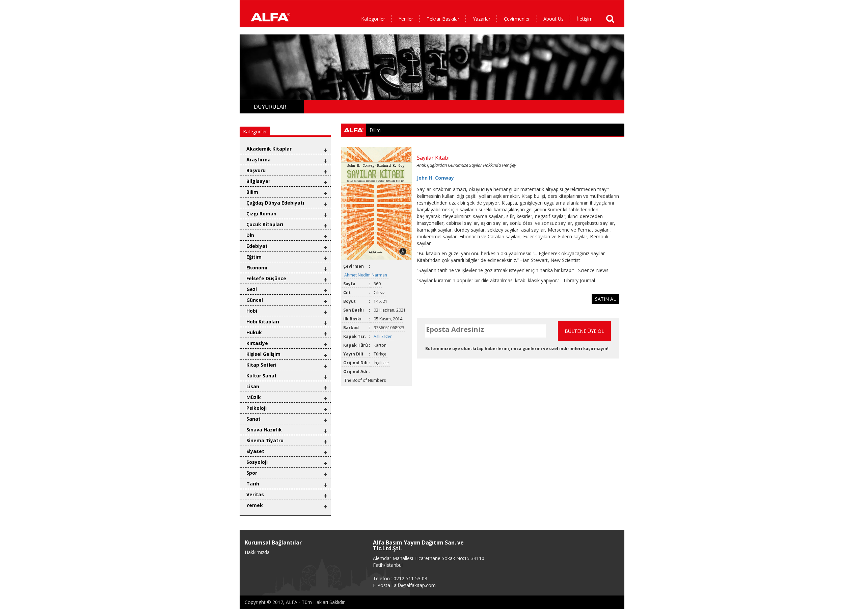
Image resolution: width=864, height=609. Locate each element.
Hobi (251, 311)
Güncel (254, 300)
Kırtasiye (257, 343)
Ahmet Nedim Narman (366, 275)
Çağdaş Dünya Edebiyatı (275, 203)
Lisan (252, 386)
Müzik (253, 397)
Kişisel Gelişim (263, 354)
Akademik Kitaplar (269, 148)
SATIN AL (605, 299)
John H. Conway (435, 178)
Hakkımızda (257, 552)
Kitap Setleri (261, 365)
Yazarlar (481, 19)
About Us (553, 19)
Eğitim (254, 257)
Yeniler (406, 19)
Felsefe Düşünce (266, 278)
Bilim (252, 192)
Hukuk (254, 332)
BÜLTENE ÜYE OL (584, 331)
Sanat (253, 419)
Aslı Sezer (383, 336)
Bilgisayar (258, 181)
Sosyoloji (257, 462)
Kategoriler (373, 19)
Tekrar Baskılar (443, 19)
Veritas (255, 494)
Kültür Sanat (261, 375)
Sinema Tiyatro (265, 440)
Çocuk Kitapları (264, 224)
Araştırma (258, 159)
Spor (251, 473)
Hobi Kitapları (262, 321)
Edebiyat (257, 246)
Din (250, 235)
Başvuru (256, 170)
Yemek (254, 505)
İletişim (585, 19)
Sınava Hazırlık (264, 429)
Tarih (252, 483)
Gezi (251, 289)
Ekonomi (256, 267)
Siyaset (255, 451)
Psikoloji (256, 408)
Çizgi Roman (261, 213)
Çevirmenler (517, 19)
